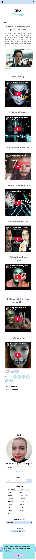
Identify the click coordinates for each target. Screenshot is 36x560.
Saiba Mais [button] (7, 551)
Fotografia (10, 498)
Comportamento (24, 489)
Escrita (22, 492)
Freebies (22, 498)
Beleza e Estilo (13, 372)
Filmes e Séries (24, 495)
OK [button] (19, 555)
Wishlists (10, 513)
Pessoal (22, 504)
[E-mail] (7, 381)
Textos (21, 507)
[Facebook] (19, 377)
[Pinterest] (28, 377)
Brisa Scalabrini (15, 370)
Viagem (22, 510)
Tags (9, 507)
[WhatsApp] (15, 377)
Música (10, 504)
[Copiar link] (11, 381)
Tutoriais (10, 510)
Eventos (10, 495)
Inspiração (11, 501)
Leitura (22, 501)
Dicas (18, 372)
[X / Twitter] (23, 377)
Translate (19, 533)
